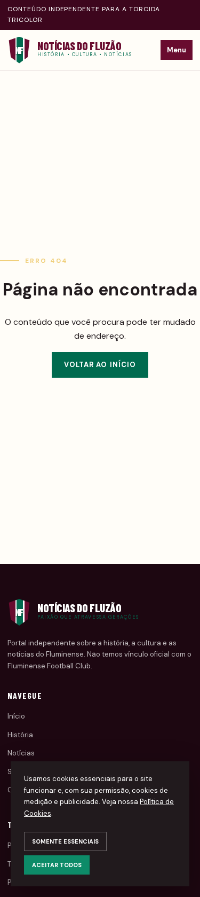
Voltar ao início (100, 364)
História (20, 734)
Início (16, 716)
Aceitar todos (57, 865)
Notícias (21, 753)
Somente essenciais (65, 841)
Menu (176, 49)
